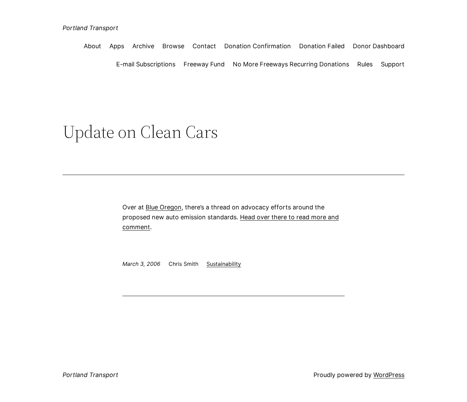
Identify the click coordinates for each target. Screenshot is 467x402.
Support (392, 64)
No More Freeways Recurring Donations (291, 64)
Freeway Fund (204, 64)
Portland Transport (90, 27)
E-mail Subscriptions (145, 64)
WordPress (388, 374)
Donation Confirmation (257, 46)
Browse (173, 46)
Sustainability (223, 263)
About (92, 46)
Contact (204, 46)
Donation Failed (322, 46)
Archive (143, 46)
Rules (365, 64)
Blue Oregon (164, 207)
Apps (116, 46)
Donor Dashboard (378, 46)
